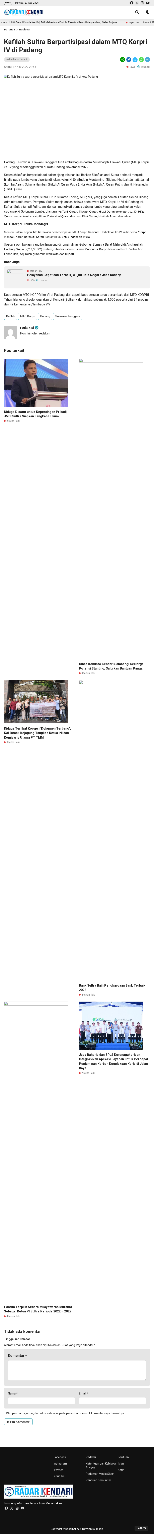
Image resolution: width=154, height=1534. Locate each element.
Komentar (17, 1355)
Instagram (60, 1463)
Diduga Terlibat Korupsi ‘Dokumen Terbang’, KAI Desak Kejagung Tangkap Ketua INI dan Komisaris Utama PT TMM (37, 733)
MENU (8, 3)
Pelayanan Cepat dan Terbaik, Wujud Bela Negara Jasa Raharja (74, 275)
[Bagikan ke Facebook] (129, 59)
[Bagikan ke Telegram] (147, 59)
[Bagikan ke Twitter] (135, 59)
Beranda (9, 29)
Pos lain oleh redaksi (35, 333)
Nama (13, 1393)
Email (83, 1393)
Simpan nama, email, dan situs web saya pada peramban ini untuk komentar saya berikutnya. (66, 1413)
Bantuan (123, 1457)
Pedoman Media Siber (100, 1473)
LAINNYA (141, 1528)
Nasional (24, 29)
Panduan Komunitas (98, 1480)
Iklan (121, 1463)
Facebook (60, 1457)
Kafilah (10, 316)
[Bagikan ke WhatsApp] (141, 59)
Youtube (59, 1476)
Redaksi (91, 1457)
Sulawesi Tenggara (67, 316)
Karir (121, 1470)
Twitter (58, 1470)
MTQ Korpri (27, 316)
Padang (45, 316)
